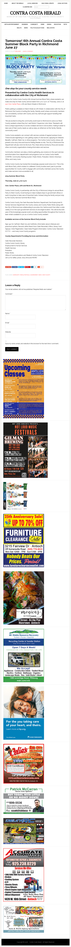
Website (8, 332)
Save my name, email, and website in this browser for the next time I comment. (32, 343)
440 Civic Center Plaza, (13, 104)
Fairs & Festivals (25, 275)
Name (7, 313)
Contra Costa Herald (35, 13)
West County (46, 275)
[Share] (32, 267)
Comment (9, 294)
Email (7, 323)
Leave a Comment (28, 51)
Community (16, 275)
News (40, 275)
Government (34, 275)
